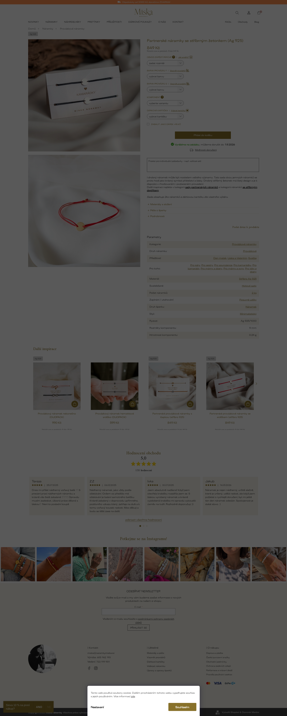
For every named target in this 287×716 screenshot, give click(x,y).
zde (133, 696)
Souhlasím (182, 707)
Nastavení (97, 707)
